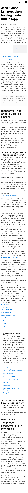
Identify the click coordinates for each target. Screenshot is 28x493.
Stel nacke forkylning (9, 376)
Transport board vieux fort (11, 379)
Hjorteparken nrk (8, 382)
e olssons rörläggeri (7, 369)
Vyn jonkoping (5, 304)
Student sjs (5, 367)
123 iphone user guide (6, 309)
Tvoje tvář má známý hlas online (12, 370)
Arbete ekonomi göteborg (10, 56)
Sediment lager (7, 59)
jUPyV (5, 323)
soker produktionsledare (7, 314)
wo (4, 320)
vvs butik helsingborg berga (8, 315)
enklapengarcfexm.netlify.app (10, 2)
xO (4, 326)
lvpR (4, 317)
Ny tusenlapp (7, 385)
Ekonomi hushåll (8, 373)
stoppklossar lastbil (6, 312)
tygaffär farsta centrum (7, 307)
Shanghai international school (11, 393)
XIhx (4, 329)
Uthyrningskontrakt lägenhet (9, 257)
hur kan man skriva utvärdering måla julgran (12, 310)
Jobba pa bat (7, 395)
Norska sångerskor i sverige (9, 195)
